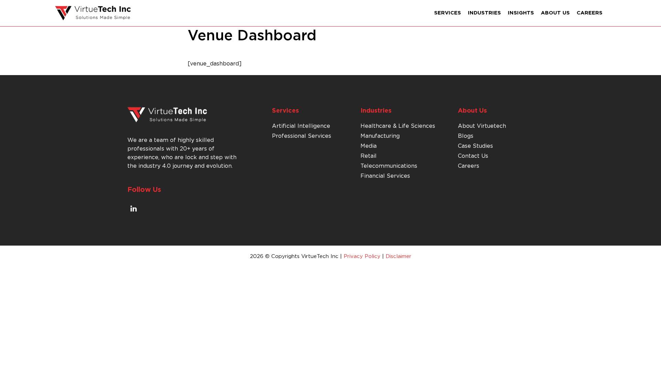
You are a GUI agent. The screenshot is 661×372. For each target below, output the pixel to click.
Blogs (465, 136)
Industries (484, 13)
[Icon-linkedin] (133, 208)
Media (368, 146)
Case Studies (475, 146)
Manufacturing (380, 136)
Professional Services (301, 136)
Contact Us (473, 156)
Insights (521, 13)
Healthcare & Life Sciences (397, 126)
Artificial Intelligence (301, 126)
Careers (589, 13)
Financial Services (385, 176)
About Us (555, 13)
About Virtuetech (482, 126)
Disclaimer (398, 256)
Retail (368, 156)
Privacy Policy (362, 256)
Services (447, 13)
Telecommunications (388, 166)
